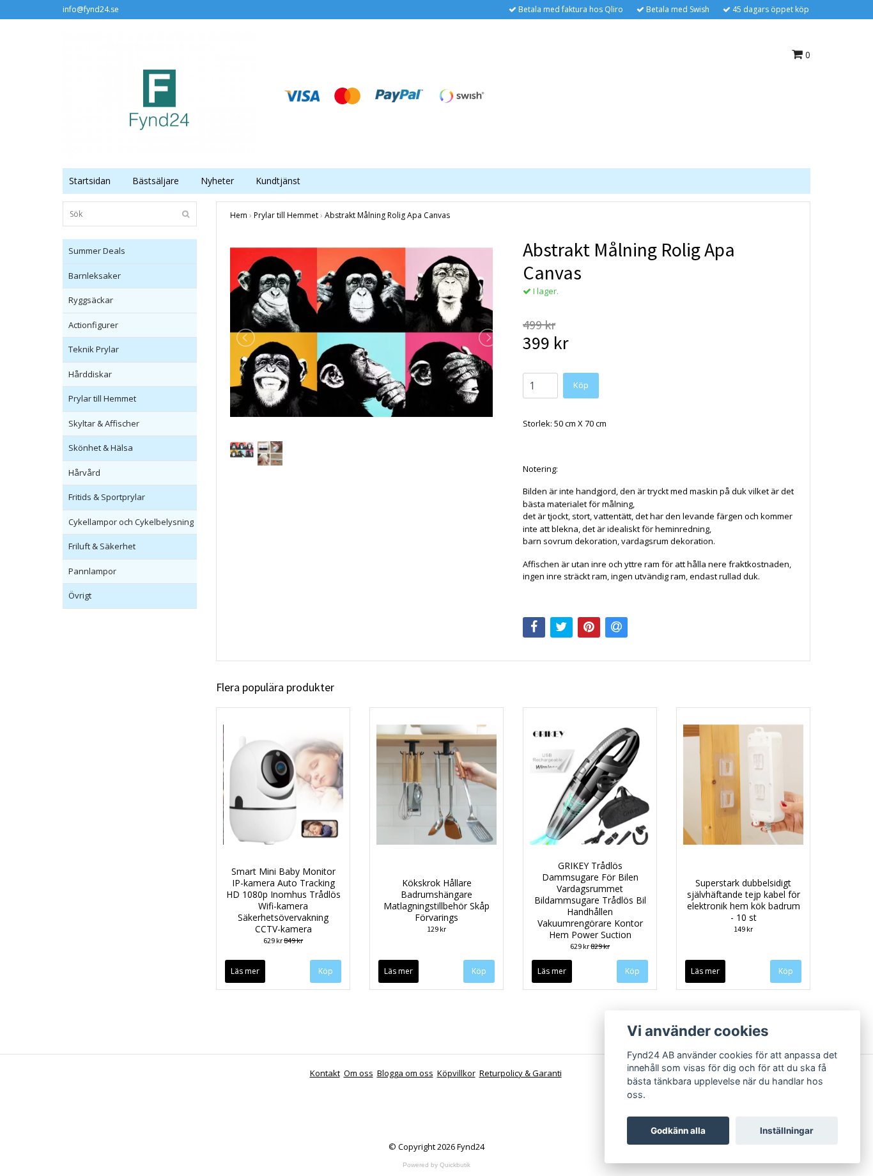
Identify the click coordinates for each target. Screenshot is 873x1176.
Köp (479, 971)
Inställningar (787, 1130)
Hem (238, 215)
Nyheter (217, 181)
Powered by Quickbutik (436, 1164)
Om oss (358, 1073)
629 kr (283, 940)
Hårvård (84, 472)
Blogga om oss (405, 1073)
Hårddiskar (90, 374)
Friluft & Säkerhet (101, 546)
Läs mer (245, 971)
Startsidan (90, 181)
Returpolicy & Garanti (520, 1073)
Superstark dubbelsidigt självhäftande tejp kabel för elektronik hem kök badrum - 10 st (743, 900)
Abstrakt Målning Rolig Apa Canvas (387, 215)
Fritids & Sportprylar (106, 497)
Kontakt (325, 1073)
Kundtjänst (278, 181)
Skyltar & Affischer (103, 423)
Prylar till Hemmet (102, 398)
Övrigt (79, 595)
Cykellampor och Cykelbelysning (131, 522)
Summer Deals (96, 250)
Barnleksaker (94, 275)
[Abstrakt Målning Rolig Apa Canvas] (367, 338)
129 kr (436, 929)
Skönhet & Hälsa (100, 447)
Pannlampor (92, 571)
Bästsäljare (155, 181)
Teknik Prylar (93, 349)
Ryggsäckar (90, 300)
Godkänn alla (678, 1130)
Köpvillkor (456, 1073)
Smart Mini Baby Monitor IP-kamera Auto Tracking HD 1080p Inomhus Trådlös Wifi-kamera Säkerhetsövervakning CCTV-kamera (283, 900)
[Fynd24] (159, 94)
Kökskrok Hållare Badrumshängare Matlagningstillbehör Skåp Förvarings (436, 900)
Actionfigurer (93, 325)
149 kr (743, 929)
